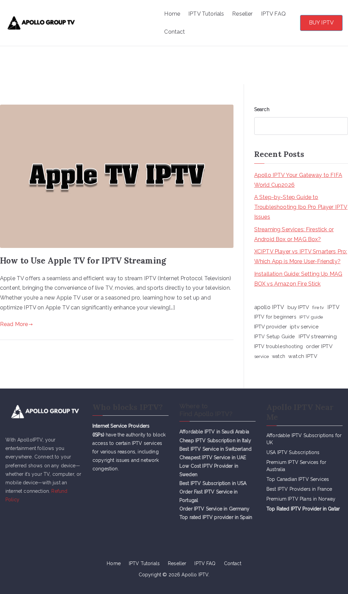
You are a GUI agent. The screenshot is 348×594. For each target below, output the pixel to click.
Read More (14, 324)
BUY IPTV (321, 22)
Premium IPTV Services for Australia (296, 466)
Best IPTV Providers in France (299, 489)
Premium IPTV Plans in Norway (300, 499)
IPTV (333, 307)
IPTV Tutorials (206, 14)
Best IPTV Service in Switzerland (215, 449)
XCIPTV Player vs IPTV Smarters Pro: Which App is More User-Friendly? (300, 256)
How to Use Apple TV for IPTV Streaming (83, 260)
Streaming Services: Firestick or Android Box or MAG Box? (294, 234)
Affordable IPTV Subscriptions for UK (304, 439)
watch (278, 356)
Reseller (242, 14)
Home (172, 14)
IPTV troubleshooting (278, 346)
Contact (174, 32)
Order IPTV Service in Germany (214, 508)
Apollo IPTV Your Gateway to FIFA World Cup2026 (298, 180)
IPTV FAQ (273, 14)
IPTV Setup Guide (274, 336)
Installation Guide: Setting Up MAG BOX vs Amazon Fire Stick (298, 279)
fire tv (318, 307)
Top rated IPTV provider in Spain (215, 517)
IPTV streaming (317, 336)
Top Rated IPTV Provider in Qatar (303, 508)
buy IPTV (298, 307)
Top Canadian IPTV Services (298, 479)
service (261, 356)
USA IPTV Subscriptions (293, 452)
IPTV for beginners (275, 317)
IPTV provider (270, 327)
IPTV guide (311, 317)
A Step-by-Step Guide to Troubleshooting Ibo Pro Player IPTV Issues (301, 207)
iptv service (304, 326)
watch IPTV (302, 356)
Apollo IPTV (113, 14)
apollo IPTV (269, 307)
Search (261, 109)
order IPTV (319, 346)
